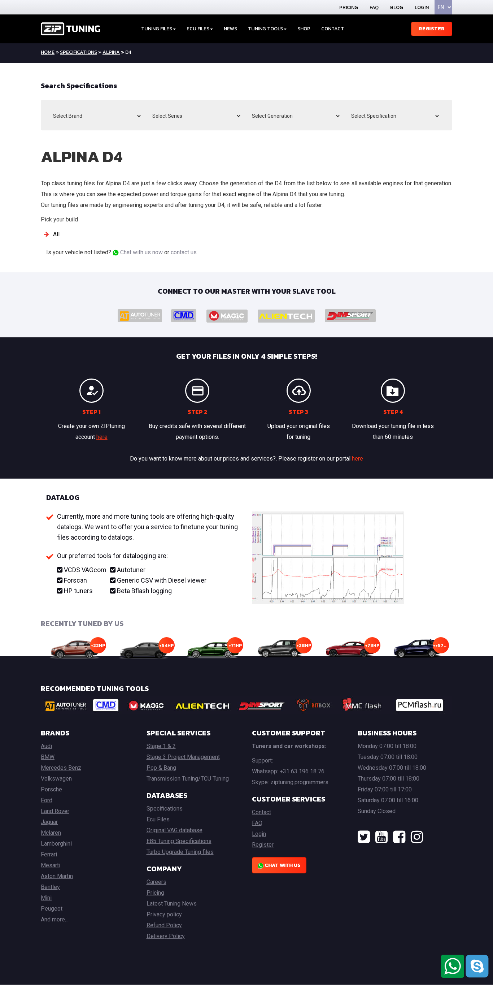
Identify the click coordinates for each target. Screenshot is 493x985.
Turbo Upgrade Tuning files (180, 851)
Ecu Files (158, 819)
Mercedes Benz (61, 767)
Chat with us (282, 865)
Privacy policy (164, 914)
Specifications (78, 52)
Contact (332, 29)
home (47, 52)
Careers (156, 881)
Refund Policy (164, 925)
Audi (46, 746)
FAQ (374, 7)
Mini (46, 897)
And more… (55, 919)
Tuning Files (156, 29)
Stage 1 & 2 (161, 746)
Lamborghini (56, 843)
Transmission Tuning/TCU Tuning (188, 778)
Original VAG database (174, 830)
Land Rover (55, 811)
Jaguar (49, 821)
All (56, 234)
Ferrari (49, 854)
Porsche (51, 789)
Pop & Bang (161, 767)
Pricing (348, 7)
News (230, 29)
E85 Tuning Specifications (179, 841)
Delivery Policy (166, 936)
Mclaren (51, 832)
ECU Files (198, 29)
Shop (303, 29)
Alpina (111, 52)
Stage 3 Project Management (183, 756)
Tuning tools (265, 29)
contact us (184, 252)
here (102, 436)
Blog (396, 7)
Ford (46, 800)
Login (422, 7)
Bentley (50, 887)
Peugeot (51, 908)
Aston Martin (57, 876)
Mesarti (50, 865)
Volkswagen (56, 778)
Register (432, 29)
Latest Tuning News (172, 903)
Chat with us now (141, 252)
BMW (47, 756)
